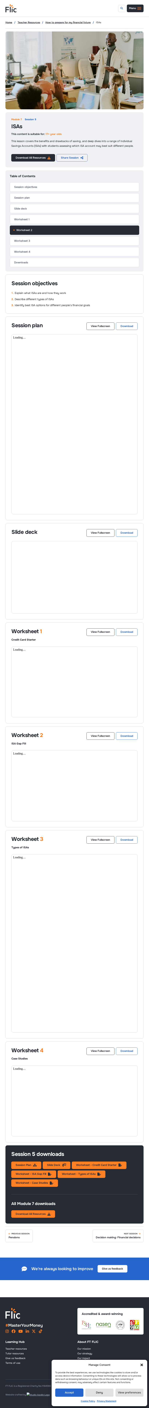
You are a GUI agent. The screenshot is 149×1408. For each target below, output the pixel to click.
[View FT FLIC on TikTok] (41, 1332)
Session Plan (23, 1165)
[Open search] (121, 8)
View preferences (129, 1392)
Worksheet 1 (21, 219)
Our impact (83, 1358)
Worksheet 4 (22, 251)
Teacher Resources (29, 22)
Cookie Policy (88, 1401)
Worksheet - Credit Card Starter (96, 1165)
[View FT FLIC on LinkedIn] (27, 1331)
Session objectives (25, 187)
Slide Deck (53, 1165)
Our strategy (84, 1353)
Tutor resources (14, 1353)
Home (8, 22)
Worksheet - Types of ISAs (79, 1174)
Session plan (22, 197)
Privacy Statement (106, 1401)
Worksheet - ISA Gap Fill (31, 1174)
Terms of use (12, 1363)
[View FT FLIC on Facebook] (13, 1331)
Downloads (21, 262)
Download (126, 326)
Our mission (84, 1348)
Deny (99, 1392)
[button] (142, 1365)
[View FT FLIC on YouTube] (20, 1331)
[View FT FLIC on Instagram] (7, 1331)
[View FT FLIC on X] (34, 1331)
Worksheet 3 (22, 240)
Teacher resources (16, 1348)
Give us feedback (112, 1268)
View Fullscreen (100, 326)
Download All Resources (31, 157)
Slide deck (20, 208)
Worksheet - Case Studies (32, 1182)
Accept (69, 1392)
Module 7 (16, 119)
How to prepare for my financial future (68, 22)
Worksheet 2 (24, 230)
